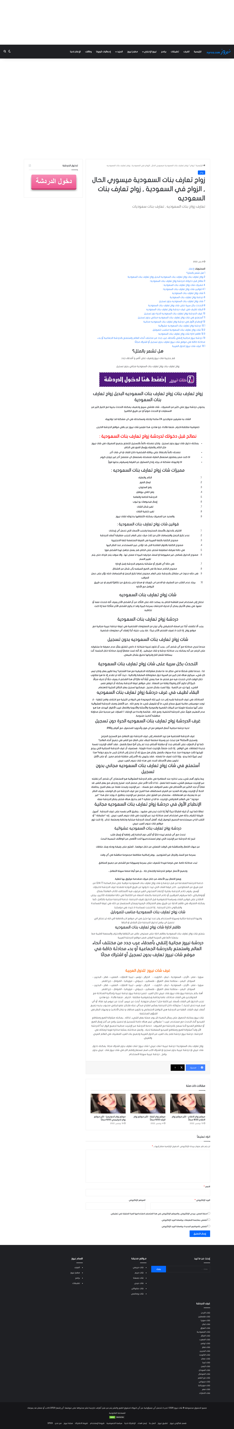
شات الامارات (204, 1393)
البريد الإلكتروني (202, 1200)
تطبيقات (175, 51)
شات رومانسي (137, 1294)
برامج (163, 51)
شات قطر (206, 1347)
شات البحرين (205, 1351)
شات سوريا (205, 1320)
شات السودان (204, 1370)
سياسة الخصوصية (114, 1423)
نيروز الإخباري (150, 51)
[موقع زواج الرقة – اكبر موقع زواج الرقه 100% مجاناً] (147, 1104)
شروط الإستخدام (97, 1423)
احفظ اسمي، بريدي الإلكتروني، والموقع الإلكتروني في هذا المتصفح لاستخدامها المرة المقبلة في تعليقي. (159, 1214)
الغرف (186, 51)
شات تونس (205, 1343)
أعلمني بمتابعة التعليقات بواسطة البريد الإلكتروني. (184, 1220)
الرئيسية (197, 51)
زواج (192, 165)
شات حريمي (138, 1267)
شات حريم (139, 1273)
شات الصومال (204, 1374)
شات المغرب (204, 1339)
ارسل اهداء (142, 1423)
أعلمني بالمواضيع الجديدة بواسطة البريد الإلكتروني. (184, 1226)
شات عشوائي (137, 1288)
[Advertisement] (117, 22)
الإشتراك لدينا (130, 1423)
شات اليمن (205, 1366)
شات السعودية (203, 1332)
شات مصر (206, 1389)
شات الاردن (205, 1313)
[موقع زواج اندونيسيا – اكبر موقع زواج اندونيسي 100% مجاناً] (108, 1104)
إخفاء (191, 268)
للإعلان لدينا (75, 51)
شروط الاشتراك (81, 1423)
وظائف (88, 51)
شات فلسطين (204, 1316)
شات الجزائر (205, 1336)
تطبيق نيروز (163, 1423)
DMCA (50, 1423)
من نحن (58, 1423)
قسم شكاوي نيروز (178, 1423)
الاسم (207, 1186)
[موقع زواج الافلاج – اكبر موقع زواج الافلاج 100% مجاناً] (187, 1104)
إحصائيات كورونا (103, 51)
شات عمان (205, 1359)
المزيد (120, 51)
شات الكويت (204, 1355)
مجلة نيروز (68, 1423)
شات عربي (139, 1283)
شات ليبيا (206, 1362)
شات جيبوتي (204, 1382)
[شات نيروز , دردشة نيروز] (219, 51)
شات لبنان (206, 1324)
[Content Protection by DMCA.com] (117, 1418)
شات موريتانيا (204, 1385)
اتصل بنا (152, 1423)
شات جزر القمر (204, 1378)
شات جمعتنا (138, 1278)
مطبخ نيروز (132, 51)
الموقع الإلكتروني (137, 1200)
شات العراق (205, 1328)
